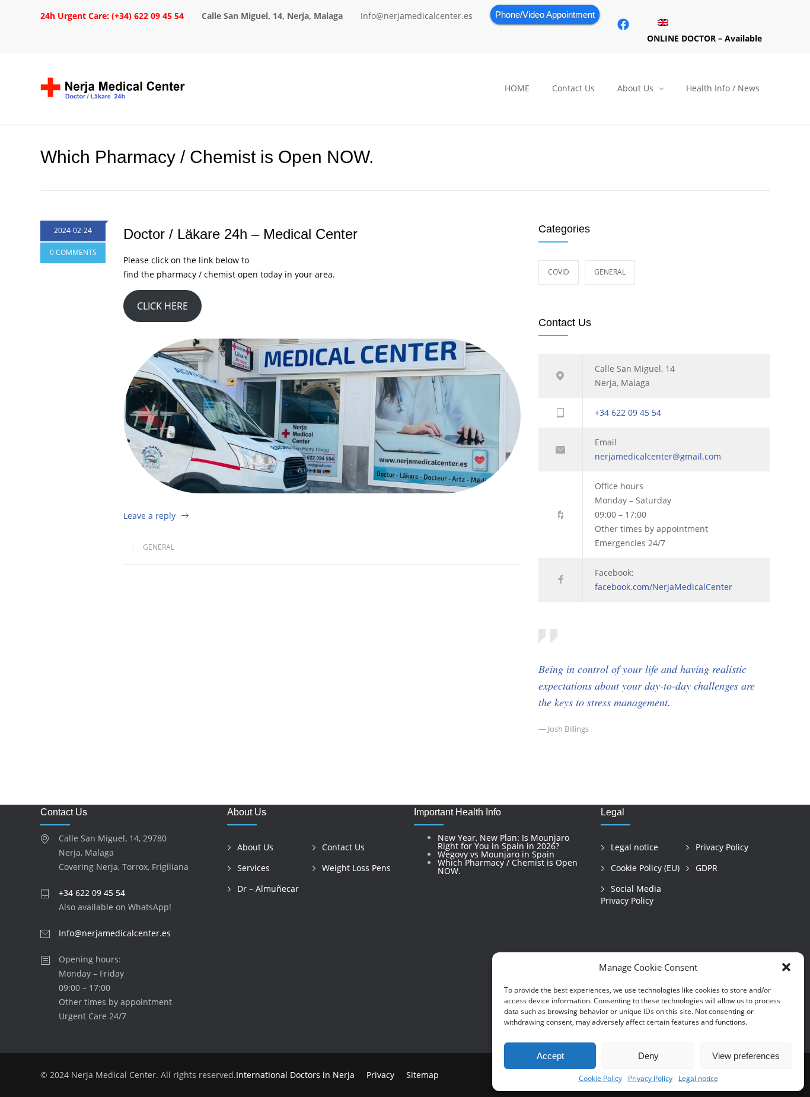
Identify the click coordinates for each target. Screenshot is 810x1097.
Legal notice (698, 1078)
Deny (648, 1056)
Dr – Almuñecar (268, 888)
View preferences (746, 1056)
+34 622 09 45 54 (628, 412)
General (158, 547)
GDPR (706, 867)
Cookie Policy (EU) (645, 867)
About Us (635, 88)
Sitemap (422, 1074)
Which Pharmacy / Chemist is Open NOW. (508, 866)
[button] (786, 967)
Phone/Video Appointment (545, 14)
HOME (517, 88)
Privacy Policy (650, 1078)
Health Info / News (723, 88)
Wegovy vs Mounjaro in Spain (496, 854)
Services (253, 867)
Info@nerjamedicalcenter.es (115, 933)
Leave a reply (149, 515)
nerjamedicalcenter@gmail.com (658, 456)
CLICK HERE (162, 305)
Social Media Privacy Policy (631, 895)
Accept (550, 1056)
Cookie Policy (600, 1078)
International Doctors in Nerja (295, 1074)
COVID (558, 272)
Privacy (380, 1074)
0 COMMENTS (73, 252)
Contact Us (573, 88)
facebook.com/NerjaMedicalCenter (663, 586)
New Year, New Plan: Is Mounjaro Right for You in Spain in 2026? (503, 842)
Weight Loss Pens (356, 867)
